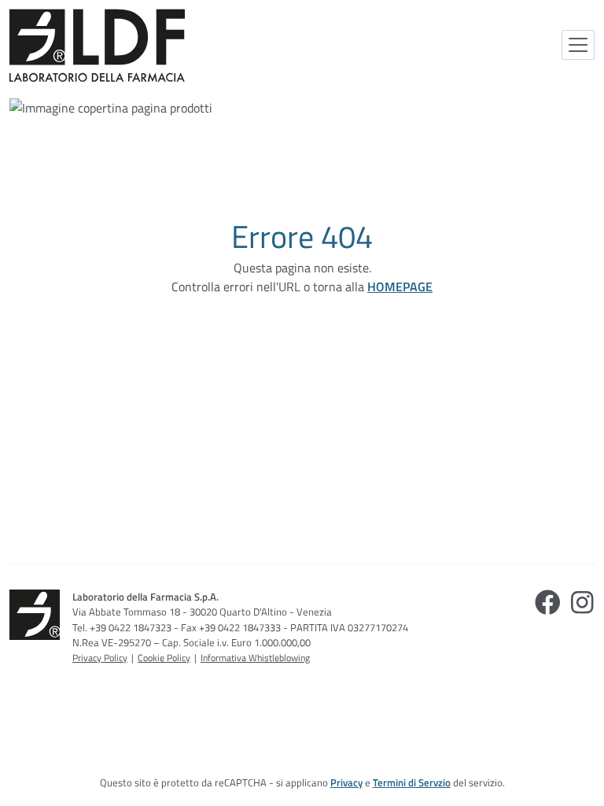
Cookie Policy (164, 657)
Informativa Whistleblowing (255, 657)
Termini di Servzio (412, 782)
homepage (400, 286)
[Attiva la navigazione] (578, 45)
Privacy (346, 782)
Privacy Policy (99, 657)
